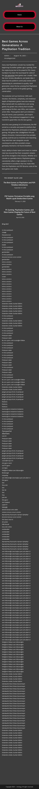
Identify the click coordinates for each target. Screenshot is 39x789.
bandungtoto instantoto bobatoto (12, 409)
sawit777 (4, 505)
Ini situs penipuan (7, 230)
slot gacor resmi (7, 463)
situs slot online (7, 527)
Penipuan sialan (7, 335)
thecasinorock (6, 235)
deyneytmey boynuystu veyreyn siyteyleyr (15, 515)
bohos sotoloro (7, 262)
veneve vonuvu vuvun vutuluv (11, 512)
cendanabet (5, 529)
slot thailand (6, 502)
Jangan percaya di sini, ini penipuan (13, 392)
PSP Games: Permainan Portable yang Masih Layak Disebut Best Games (19, 197)
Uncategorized (9, 58)
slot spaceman (10, 75)
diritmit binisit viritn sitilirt (10, 510)
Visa (3, 495)
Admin (6, 56)
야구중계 (4, 468)
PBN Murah (5, 524)
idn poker (5, 522)
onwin (4, 277)
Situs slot (5, 485)
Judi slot (4, 497)
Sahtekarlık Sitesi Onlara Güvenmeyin (13, 684)
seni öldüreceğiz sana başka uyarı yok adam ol (16, 478)
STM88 (4, 232)
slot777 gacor (6, 465)
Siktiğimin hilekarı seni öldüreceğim (13, 470)
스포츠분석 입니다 (7, 461)
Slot (3, 483)
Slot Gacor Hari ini (7, 519)
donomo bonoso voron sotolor (11, 257)
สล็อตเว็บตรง (5, 434)
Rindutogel (5, 473)
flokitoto (4, 402)
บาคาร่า (4, 436)
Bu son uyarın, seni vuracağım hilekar (13, 340)
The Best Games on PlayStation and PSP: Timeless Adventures (19, 183)
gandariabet (5, 252)
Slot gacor (5, 480)
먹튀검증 (4, 507)
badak (4, 245)
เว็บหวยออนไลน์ (7, 431)
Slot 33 (4, 490)
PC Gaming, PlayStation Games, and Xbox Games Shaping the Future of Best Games (19, 212)
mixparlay (5, 475)
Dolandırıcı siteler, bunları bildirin (12, 304)
